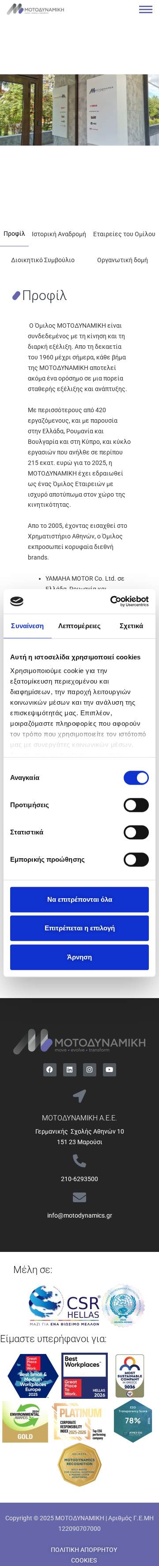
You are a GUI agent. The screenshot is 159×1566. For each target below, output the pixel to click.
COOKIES (84, 1560)
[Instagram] (89, 1069)
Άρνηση (79, 957)
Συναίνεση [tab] (27, 625)
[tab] (14, 233)
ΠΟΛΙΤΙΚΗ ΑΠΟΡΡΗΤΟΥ (84, 1549)
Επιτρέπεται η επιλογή (80, 928)
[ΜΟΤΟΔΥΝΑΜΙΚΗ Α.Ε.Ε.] (79, 1096)
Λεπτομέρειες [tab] (79, 625)
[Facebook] (50, 1069)
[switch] (136, 805)
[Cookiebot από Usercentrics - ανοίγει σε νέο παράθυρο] (112, 601)
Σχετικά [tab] (132, 625)
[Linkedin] (69, 1069)
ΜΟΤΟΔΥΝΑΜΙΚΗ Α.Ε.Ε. (79, 1118)
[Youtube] (109, 1069)
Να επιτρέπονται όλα (79, 899)
